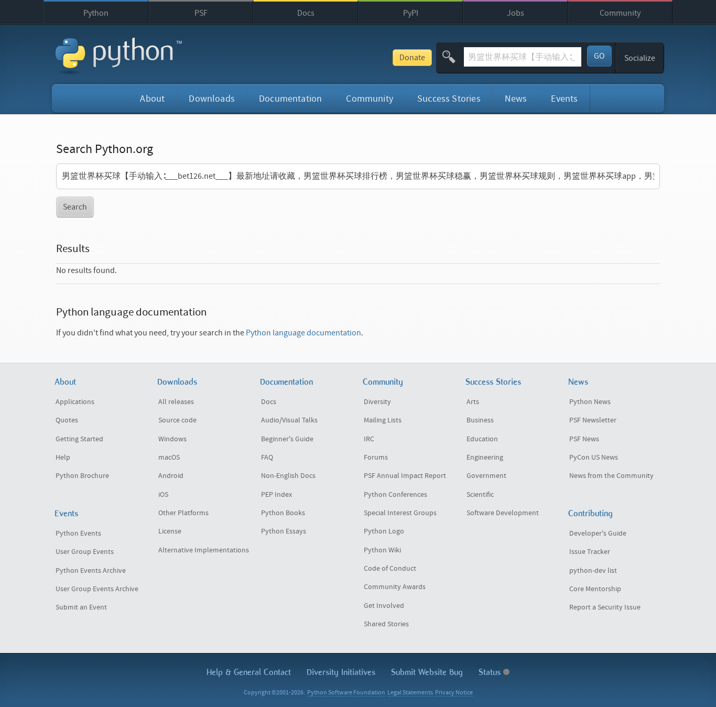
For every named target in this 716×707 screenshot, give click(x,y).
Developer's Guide (597, 533)
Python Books (283, 513)
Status (491, 672)
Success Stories (449, 98)
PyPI (410, 13)
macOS (169, 457)
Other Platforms (183, 513)
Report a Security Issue (605, 607)
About (152, 98)
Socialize (639, 58)
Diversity (377, 402)
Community (620, 13)
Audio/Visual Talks (289, 420)
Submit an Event (81, 607)
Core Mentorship (595, 589)
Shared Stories (386, 624)
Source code (177, 420)
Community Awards (395, 587)
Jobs (515, 13)
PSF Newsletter (592, 420)
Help (63, 457)
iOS (163, 495)
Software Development (503, 513)
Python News (590, 402)
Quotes (67, 420)
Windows (172, 439)
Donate (412, 57)
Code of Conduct (390, 568)
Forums (376, 457)
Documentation (290, 98)
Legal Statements (410, 692)
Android (170, 476)
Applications (75, 402)
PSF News (584, 439)
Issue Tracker (589, 552)
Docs (305, 13)
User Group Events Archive (97, 589)
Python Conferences (395, 495)
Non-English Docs (288, 476)
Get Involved (384, 606)
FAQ (267, 457)
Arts (473, 402)
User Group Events (85, 552)
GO (599, 56)
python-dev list (593, 571)
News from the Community (611, 476)
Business (480, 420)
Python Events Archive (91, 571)
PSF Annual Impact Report (405, 476)
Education (482, 439)
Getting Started (79, 439)
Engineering (485, 457)
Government (486, 476)
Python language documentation (303, 333)
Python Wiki (382, 550)
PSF (201, 13)
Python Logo (384, 531)
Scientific (480, 495)
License (169, 531)
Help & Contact (249, 672)
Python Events (78, 533)
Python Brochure (82, 476)
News (516, 98)
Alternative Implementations (203, 550)
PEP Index (276, 495)
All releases (176, 402)
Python (96, 13)
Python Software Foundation (346, 692)
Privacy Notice (454, 692)
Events (564, 98)
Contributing (590, 513)
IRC (369, 439)
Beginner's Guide (287, 439)
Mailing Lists (383, 420)
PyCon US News (593, 457)
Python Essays (283, 531)
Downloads (212, 98)
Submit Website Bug (427, 672)
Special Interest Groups (400, 513)
